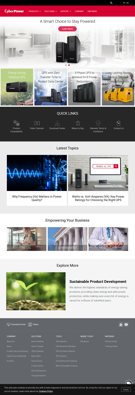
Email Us (10, 361)
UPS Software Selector (65, 351)
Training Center (111, 346)
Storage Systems (38, 376)
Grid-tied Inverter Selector (66, 361)
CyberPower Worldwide (16, 356)
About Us (11, 341)
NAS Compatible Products (67, 366)
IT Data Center (37, 366)
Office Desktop (37, 351)
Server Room (36, 361)
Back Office (36, 356)
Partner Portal (111, 341)
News (9, 346)
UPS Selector (61, 341)
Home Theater (37, 346)
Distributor (84, 341)
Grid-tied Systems (38, 371)
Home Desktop (37, 341)
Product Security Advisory (17, 351)
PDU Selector (61, 356)
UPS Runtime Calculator (66, 346)
